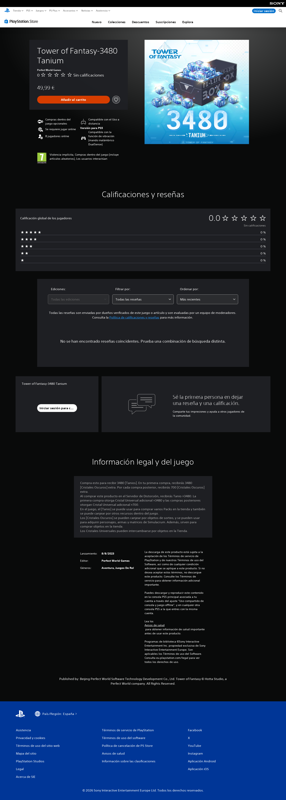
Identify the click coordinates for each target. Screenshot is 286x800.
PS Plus (53, 10)
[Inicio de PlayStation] (7, 11)
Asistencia (102, 10)
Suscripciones (166, 22)
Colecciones (116, 22)
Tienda (17, 10)
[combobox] (78, 299)
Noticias (85, 10)
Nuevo (97, 22)
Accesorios (69, 10)
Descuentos (140, 22)
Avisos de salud (155, 625)
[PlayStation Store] (22, 21)
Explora (187, 22)
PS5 (28, 10)
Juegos (40, 10)
